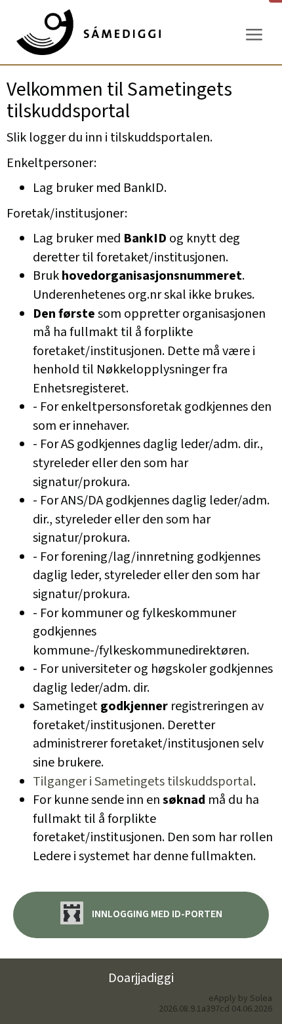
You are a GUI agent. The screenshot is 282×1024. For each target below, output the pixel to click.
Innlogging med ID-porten (156, 914)
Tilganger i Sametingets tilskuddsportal (143, 781)
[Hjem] (88, 32)
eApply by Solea (240, 998)
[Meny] (253, 35)
